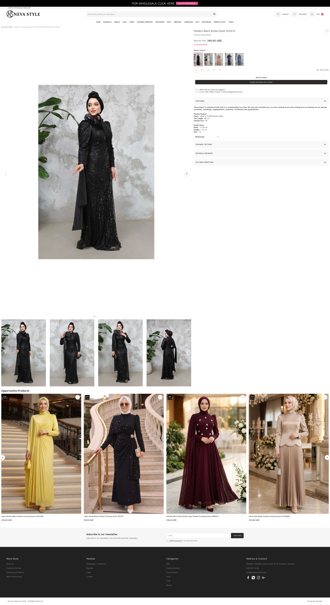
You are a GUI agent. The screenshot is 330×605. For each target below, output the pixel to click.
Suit (197, 22)
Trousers (159, 22)
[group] (96, 172)
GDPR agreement (175, 541)
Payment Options (204, 144)
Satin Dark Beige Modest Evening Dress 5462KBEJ (269, 516)
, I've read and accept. (183, 541)
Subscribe (237, 535)
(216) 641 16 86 (252, 568)
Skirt (132, 22)
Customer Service (13, 568)
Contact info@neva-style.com (19, 8)
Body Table (324, 70)
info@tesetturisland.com (256, 572)
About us (10, 564)
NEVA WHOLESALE (14, 576)
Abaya (117, 22)
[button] (94, 316)
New (168, 564)
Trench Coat (220, 22)
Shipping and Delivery (15, 572)
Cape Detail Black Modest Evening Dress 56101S (103, 516)
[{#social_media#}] (248, 578)
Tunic (231, 22)
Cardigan (188, 22)
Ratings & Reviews (204, 153)
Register (89, 568)
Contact (89, 576)
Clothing (17, 27)
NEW (98, 22)
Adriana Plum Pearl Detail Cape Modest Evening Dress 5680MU (192, 516)
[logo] (23, 14)
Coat (124, 22)
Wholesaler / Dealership (96, 564)
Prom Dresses (172, 572)
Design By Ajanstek (314, 601)
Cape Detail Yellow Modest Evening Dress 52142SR (22, 516)
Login (88, 572)
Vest (169, 22)
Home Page (7, 27)
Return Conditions (204, 162)
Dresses (177, 22)
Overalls (107, 22)
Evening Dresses (145, 22)
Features (200, 101)
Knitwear (206, 22)
